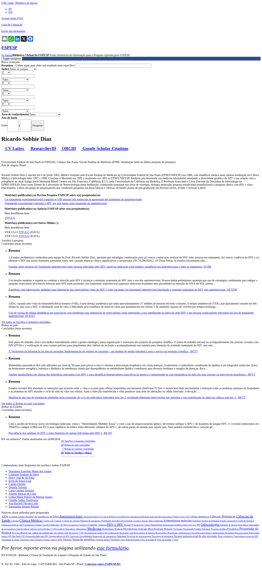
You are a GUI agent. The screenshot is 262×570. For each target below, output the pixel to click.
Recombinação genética (94, 533)
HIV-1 (112, 524)
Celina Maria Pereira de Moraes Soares (30, 496)
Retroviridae (254, 533)
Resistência (230, 533)
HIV (120, 524)
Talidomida (122, 536)
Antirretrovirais (71, 516)
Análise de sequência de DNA (42, 516)
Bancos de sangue (101, 517)
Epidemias (159, 521)
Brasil (176, 517)
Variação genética (83, 539)
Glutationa (102, 525)
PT (10, 8)
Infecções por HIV (192, 525)
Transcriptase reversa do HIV (246, 536)
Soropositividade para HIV (37, 536)
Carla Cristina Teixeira (21, 490)
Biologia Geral (115, 517)
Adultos (21, 517)
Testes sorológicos (226, 536)
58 (62, 452)
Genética (83, 525)
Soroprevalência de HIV (59, 536)
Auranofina (88, 517)
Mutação (168, 529)
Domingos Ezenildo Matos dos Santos (30, 471)
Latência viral (35, 529)
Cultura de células (71, 520)
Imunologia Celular (142, 525)
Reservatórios (161, 533)
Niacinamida (188, 529)
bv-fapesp (6, 55)
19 (62, 441)
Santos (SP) (6, 536)
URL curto (7, 2)
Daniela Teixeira (18, 487)
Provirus (16, 533)
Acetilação (13, 517)
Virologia (115, 539)
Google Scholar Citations (104, 148)
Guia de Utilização (11, 24)
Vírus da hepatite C (165, 540)
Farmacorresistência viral (12, 525)
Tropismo (38, 540)
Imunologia (156, 525)
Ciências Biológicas (223, 516)
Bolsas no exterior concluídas (79, 448)
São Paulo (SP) (19, 536)
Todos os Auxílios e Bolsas (78, 452)
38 (62, 444)
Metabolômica (108, 529)
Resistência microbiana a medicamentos (208, 533)
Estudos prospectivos (229, 521)
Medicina (94, 528)
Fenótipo (38, 525)
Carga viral (184, 516)
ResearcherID (43, 148)
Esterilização (214, 521)
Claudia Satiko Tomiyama (23, 500)
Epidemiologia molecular (178, 520)
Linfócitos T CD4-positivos (53, 529)
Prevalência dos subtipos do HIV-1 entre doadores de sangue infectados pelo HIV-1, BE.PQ (60, 433)
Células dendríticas (200, 516)
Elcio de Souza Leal (20, 480)
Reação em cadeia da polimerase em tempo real (44, 533)
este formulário (113, 548)
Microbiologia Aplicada (135, 529)
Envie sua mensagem (13, 31)
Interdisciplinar (23, 529)
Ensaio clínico (148, 521)
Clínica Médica (31, 520)
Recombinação (112, 533)
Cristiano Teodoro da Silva (24, 474)
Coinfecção (48, 520)
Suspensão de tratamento (105, 536)
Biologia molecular (150, 517)
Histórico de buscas (26, 2)
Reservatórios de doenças (144, 533)
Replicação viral (126, 533)
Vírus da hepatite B (148, 540)
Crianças (58, 521)
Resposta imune (242, 533)
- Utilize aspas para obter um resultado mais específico (38, 65)
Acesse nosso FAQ (12, 18)
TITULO (10, 217)
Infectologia (210, 524)
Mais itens (10, 213)
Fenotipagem (28, 525)
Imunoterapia (168, 525)
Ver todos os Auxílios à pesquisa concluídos (26, 322)
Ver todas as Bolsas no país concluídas (23, 403)
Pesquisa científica (219, 529)
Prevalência (233, 529)
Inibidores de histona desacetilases (234, 525)
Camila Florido (17, 484)
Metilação (118, 529)
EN (10, 12)
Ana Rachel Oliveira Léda (23, 503)
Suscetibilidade (86, 536)
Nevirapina (178, 529)
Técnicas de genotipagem (139, 536)
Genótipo (93, 525)
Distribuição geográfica (111, 521)
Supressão (74, 536)
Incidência (178, 525)
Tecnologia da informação (163, 536)
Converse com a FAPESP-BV (103, 564)
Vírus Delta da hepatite (130, 540)
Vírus (176, 540)
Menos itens (22, 213)
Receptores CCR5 (76, 533)
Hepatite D (129, 525)
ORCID (68, 148)
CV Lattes (14, 148)
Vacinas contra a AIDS (53, 540)
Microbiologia (156, 528)
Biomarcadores (165, 516)
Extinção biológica (246, 521)
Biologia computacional (132, 517)
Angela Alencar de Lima (22, 493)
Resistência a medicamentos (179, 533)
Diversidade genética (131, 520)
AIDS (5, 516)
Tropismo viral (27, 539)
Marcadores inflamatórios (76, 529)
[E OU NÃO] (5, 72)
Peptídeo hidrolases (202, 529)
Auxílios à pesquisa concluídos (79, 441)
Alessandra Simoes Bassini (24, 506)
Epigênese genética (200, 521)
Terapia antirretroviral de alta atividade (196, 536)
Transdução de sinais (10, 540)
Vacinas (67, 539)
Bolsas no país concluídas (77, 444)
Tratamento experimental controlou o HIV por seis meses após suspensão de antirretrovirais (56, 203)
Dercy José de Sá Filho (22, 477)
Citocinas (15, 521)
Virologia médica (102, 540)
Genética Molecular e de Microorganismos (60, 525)
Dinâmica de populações (90, 521)
